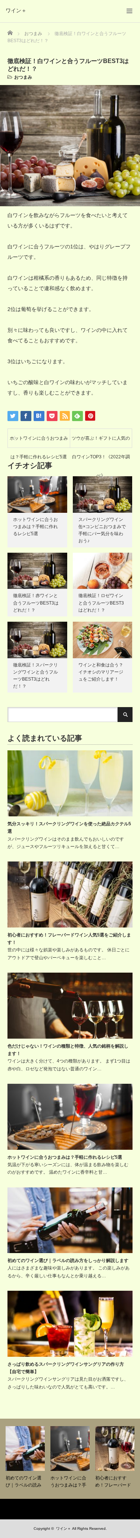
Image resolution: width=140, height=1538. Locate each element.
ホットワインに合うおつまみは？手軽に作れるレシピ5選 (39, 442)
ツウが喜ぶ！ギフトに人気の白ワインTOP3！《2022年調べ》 (101, 442)
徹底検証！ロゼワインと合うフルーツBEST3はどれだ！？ (101, 602)
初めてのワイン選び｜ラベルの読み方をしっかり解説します (67, 1260)
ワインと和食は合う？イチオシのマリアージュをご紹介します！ (100, 672)
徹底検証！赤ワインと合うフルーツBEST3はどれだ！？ (36, 602)
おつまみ (23, 77)
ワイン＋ (16, 10)
